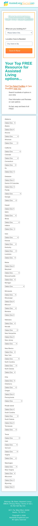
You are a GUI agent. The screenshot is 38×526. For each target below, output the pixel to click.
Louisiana (8, 254)
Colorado (8, 154)
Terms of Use (26, 504)
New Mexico (9, 348)
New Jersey (9, 340)
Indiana (7, 225)
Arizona (7, 132)
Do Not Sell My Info (18, 506)
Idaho (7, 212)
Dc (6, 168)
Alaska (7, 126)
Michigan (8, 283)
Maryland (8, 269)
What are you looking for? (16, 28)
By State (15, 501)
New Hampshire (10, 333)
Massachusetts (10, 276)
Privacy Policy (15, 504)
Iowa (6, 234)
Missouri (8, 304)
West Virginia (9, 470)
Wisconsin (8, 476)
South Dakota (9, 419)
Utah (6, 441)
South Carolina (10, 412)
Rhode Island (9, 405)
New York (8, 355)
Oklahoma (8, 384)
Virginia (7, 454)
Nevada (7, 326)
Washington (9, 463)
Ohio (6, 377)
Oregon (7, 390)
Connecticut (9, 161)
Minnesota (8, 291)
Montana (8, 311)
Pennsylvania (9, 397)
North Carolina (10, 362)
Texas (7, 434)
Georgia (7, 197)
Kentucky (8, 247)
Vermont (8, 448)
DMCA (5, 504)
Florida (7, 190)
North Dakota (9, 368)
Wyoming (8, 483)
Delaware (8, 176)
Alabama (8, 119)
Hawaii (7, 205)
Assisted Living (25, 501)
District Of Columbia (12, 183)
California (8, 148)
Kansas (7, 240)
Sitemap (7, 501)
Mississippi (8, 298)
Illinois (7, 218)
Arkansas (8, 139)
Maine (7, 262)
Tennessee (8, 426)
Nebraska (8, 319)
